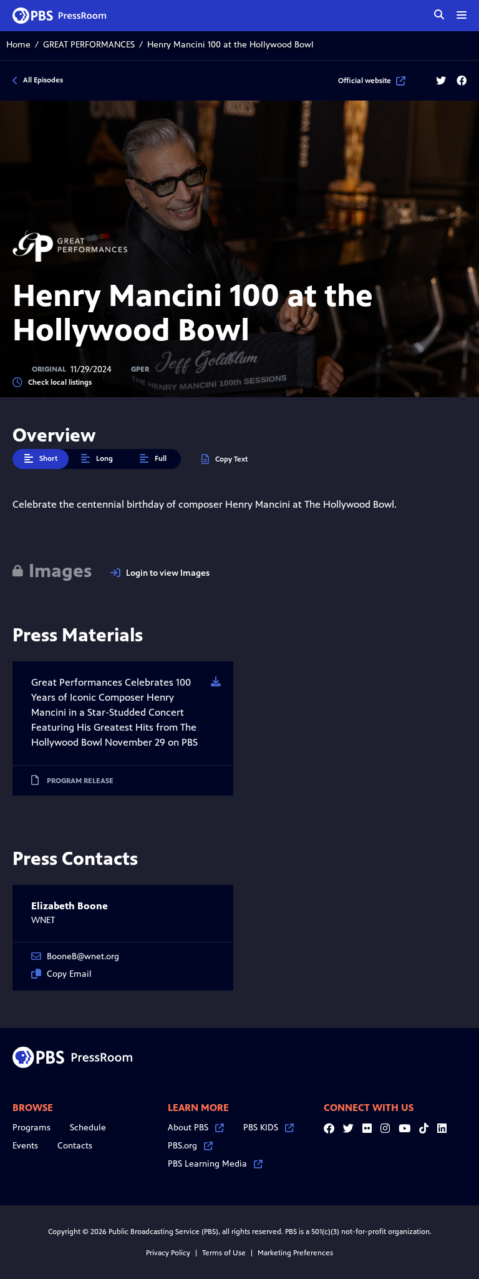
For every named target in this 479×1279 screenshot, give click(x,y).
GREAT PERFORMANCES (89, 44)
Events (25, 1145)
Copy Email (69, 974)
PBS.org (182, 1145)
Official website (364, 80)
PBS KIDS (260, 1127)
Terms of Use (224, 1252)
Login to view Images (168, 573)
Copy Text (231, 459)
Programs (31, 1127)
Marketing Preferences (295, 1252)
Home (18, 44)
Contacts (74, 1145)
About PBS (188, 1127)
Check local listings (60, 382)
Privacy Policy (168, 1252)
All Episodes (43, 80)
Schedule (88, 1127)
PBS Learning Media (207, 1163)
